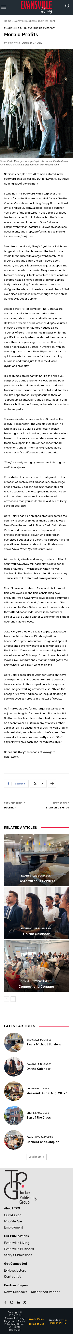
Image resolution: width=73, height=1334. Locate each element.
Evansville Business (24, 21)
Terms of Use (36, 1323)
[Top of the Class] (14, 1115)
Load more (35, 1156)
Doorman (10, 807)
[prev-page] (6, 999)
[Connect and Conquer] (36, 966)
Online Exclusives (38, 1088)
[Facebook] (5, 1302)
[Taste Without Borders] (36, 860)
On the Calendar (36, 934)
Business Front (46, 21)
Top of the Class (39, 1117)
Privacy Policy (36, 1319)
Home (7, 21)
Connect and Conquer (36, 986)
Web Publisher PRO (58, 1321)
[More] (52, 784)
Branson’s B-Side (57, 807)
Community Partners (36, 981)
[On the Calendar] (36, 913)
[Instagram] (12, 1302)
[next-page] (13, 999)
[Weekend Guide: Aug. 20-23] (14, 1091)
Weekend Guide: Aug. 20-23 (47, 1093)
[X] (24, 1302)
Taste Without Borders (36, 881)
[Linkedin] (18, 1302)
